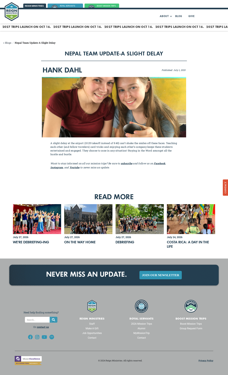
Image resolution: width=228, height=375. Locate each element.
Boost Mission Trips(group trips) (106, 7)
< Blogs (7, 42)
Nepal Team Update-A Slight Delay (35, 42)
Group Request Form (191, 328)
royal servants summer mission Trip (70, 7)
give (191, 16)
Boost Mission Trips (191, 323)
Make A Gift (92, 328)
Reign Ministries (34, 6)
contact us (43, 327)
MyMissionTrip (141, 333)
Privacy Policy (206, 360)
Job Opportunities (92, 333)
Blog (178, 16)
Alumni (141, 328)
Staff (92, 323)
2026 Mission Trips (141, 323)
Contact (92, 337)
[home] (11, 11)
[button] (164, 16)
